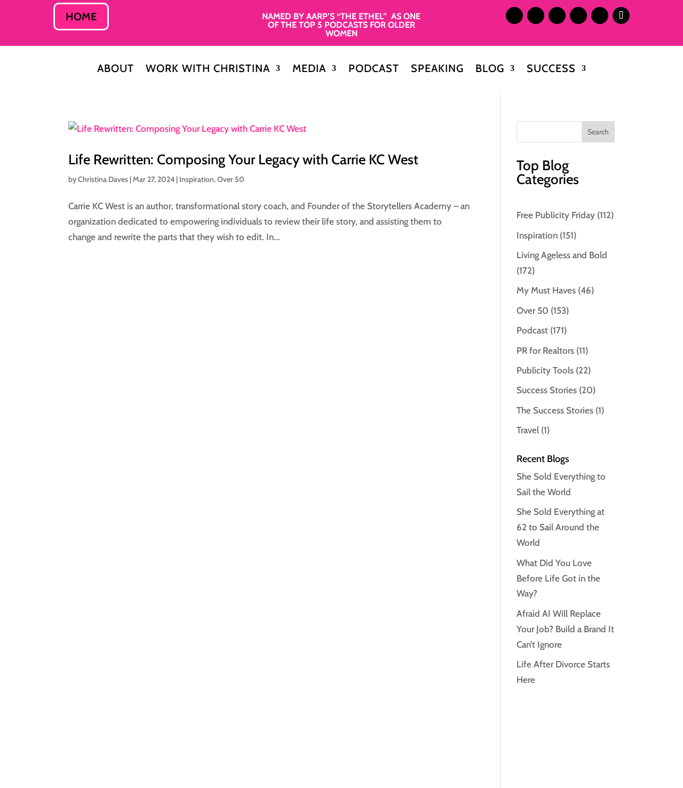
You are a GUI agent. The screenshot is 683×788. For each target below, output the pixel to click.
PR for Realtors (545, 350)
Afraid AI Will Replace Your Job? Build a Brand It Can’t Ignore (565, 629)
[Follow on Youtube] (599, 15)
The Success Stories (555, 410)
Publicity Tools (545, 370)
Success (551, 70)
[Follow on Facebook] (578, 15)
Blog (489, 70)
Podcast (373, 70)
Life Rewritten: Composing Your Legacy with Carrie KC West (243, 159)
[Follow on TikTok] (621, 15)
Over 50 (230, 179)
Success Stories (547, 390)
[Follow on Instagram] (514, 15)
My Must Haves (546, 290)
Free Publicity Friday (556, 215)
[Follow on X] (557, 15)
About (115, 70)
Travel (528, 430)
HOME (81, 16)
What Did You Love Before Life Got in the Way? (558, 578)
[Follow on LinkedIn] (535, 15)
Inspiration (196, 179)
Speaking (437, 70)
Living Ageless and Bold (562, 255)
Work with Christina (208, 70)
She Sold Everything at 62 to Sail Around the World (561, 527)
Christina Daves (103, 179)
